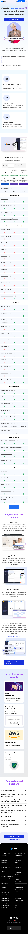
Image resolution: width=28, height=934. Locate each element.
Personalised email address (5, 870)
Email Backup (4, 862)
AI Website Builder (18, 885)
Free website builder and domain (20, 890)
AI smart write (4, 855)
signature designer (5, 905)
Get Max (23, 184)
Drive (2, 865)
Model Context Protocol (6, 867)
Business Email (4, 883)
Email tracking (4, 857)
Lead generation (18, 855)
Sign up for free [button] (14, 19)
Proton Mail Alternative (6, 890)
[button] (26, 1)
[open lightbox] (14, 144)
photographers (18, 860)
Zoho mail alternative (5, 894)
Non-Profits (17, 865)
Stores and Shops (18, 881)
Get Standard (14, 184)
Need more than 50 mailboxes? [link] (13, 160)
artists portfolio (18, 872)
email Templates (4, 907)
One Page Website (19, 887)
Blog (16, 905)
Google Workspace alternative (5, 886)
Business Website (18, 893)
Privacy (16, 903)
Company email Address (6, 878)
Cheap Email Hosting (5, 881)
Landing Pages (18, 867)
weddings (17, 874)
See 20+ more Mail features (11, 662)
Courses (17, 879)
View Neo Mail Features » (14, 636)
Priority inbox (4, 860)
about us (17, 907)
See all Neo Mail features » (14, 839)
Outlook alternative (5, 892)
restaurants (17, 877)
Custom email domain (6, 874)
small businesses (18, 869)
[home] (3, 1)
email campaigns (5, 900)
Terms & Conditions (19, 900)
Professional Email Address (7, 876)
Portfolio (16, 862)
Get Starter (5, 184)
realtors (17, 857)
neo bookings (4, 903)
